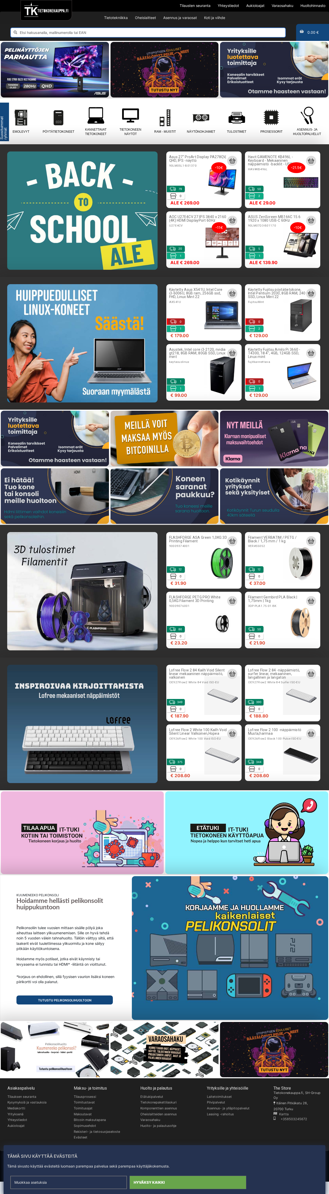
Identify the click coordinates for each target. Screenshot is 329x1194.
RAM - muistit (165, 131)
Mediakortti (16, 1108)
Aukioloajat (16, 1126)
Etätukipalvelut (151, 1097)
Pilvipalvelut (216, 1102)
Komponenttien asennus (158, 1108)
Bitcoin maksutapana (90, 1120)
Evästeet (80, 1137)
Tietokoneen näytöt (130, 132)
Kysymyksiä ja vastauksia (27, 1102)
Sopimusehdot (85, 1126)
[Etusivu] (46, 10)
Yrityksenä (15, 1114)
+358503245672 (291, 1119)
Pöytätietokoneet (58, 131)
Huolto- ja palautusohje (158, 1126)
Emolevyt (21, 131)
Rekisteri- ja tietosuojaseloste (97, 1132)
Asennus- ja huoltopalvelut (307, 132)
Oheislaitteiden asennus (158, 1114)
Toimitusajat (83, 1108)
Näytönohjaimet (201, 131)
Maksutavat (83, 1114)
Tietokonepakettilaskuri (158, 1102)
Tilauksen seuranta (21, 1097)
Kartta (283, 1114)
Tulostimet (236, 131)
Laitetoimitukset (219, 1097)
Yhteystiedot (17, 1120)
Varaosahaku (150, 1120)
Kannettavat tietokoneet (95, 132)
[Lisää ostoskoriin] (232, 161)
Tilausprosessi (85, 1097)
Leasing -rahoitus (220, 1114)
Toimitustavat (84, 1102)
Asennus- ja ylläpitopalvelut (228, 1108)
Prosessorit (271, 131)
